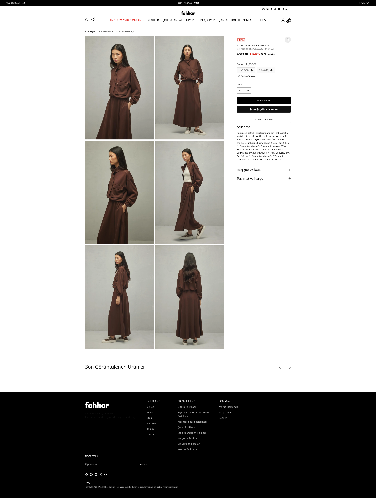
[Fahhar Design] (188, 13)
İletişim (223, 418)
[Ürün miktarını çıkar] (239, 90)
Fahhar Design (108, 487)
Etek (149, 418)
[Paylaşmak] (288, 40)
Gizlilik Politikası (187, 407)
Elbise (150, 412)
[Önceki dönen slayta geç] (281, 367)
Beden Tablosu (248, 76)
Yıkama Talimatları (188, 449)
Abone (143, 464)
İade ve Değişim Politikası (192, 432)
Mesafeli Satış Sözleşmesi (192, 421)
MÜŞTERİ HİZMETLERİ (15, 2)
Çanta (150, 434)
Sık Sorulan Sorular (189, 443)
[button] (264, 109)
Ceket (150, 407)
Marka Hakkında (228, 407)
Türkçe (286, 9)
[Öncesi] (156, 3)
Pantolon (152, 423)
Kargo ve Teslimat (188, 438)
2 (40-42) (264, 70)
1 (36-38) (244, 70)
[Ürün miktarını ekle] (248, 90)
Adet (239, 84)
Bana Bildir (263, 100)
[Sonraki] (220, 3)
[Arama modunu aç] (87, 20)
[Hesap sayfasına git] (283, 20)
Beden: (246, 64)
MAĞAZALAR (364, 2)
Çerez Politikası (186, 427)
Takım (150, 429)
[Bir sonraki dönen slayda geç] (288, 367)
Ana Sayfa (90, 31)
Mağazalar (225, 412)
